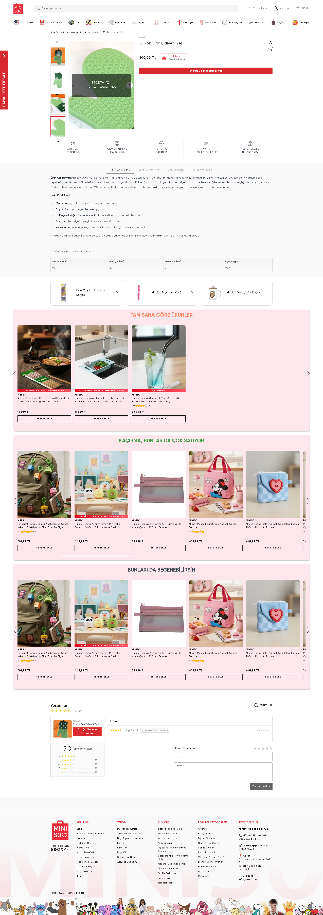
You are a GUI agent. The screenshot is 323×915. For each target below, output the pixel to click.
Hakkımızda (83, 838)
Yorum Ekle (266, 705)
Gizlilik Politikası (167, 873)
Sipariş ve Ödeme (168, 833)
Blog (79, 829)
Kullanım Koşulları (167, 838)
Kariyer (121, 843)
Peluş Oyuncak (206, 833)
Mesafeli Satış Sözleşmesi (172, 864)
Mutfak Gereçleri (112, 32)
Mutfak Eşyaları (91, 32)
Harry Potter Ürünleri (209, 843)
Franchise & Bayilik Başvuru (92, 833)
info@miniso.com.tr (250, 879)
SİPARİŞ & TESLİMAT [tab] (148, 170)
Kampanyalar (165, 843)
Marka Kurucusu (85, 857)
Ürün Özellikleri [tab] (202, 170)
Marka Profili (83, 848)
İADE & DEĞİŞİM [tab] (176, 170)
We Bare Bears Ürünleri (211, 857)
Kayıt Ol (121, 852)
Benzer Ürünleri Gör (101, 87)
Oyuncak (203, 829)
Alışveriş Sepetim (127, 862)
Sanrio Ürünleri (206, 848)
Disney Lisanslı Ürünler (210, 862)
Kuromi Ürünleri (206, 852)
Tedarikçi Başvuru (86, 843)
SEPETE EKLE (44, 418)
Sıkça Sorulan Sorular (129, 833)
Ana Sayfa (56, 32)
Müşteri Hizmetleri (127, 829)
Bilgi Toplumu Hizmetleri (130, 838)
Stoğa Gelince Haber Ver (206, 71)
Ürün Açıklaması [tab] (120, 170)
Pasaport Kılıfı (205, 876)
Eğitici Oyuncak (207, 838)
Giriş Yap (122, 848)
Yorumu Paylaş (261, 786)
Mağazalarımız (85, 871)
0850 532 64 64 (248, 839)
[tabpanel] (161, 224)
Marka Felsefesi (85, 852)
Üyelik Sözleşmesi (168, 868)
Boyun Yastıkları (207, 866)
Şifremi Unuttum (126, 857)
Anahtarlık (203, 871)
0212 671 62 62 (247, 849)
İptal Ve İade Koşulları (170, 829)
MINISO (143, 37)
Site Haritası (165, 883)
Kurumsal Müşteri (86, 866)
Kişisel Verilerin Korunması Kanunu (172, 849)
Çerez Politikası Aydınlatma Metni (173, 857)
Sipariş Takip (165, 878)
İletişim (81, 876)
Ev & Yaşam (72, 32)
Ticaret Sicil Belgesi (88, 862)
